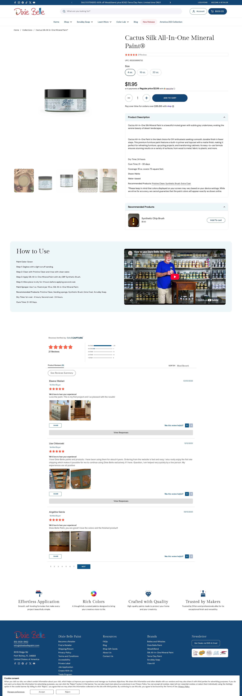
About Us (107, 652)
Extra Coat (186, 183)
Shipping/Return (65, 649)
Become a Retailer (66, 641)
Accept (42, 692)
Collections (27, 30)
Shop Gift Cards (110, 649)
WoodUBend (153, 649)
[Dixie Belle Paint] (29, 11)
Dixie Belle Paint (154, 645)
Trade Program (65, 674)
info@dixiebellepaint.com (26, 645)
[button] (217, 11)
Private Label (64, 663)
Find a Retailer (65, 645)
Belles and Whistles (156, 641)
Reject (67, 692)
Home (16, 30)
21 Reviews (142, 55)
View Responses (121, 432)
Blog (105, 645)
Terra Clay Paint (154, 656)
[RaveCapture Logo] (74, 338)
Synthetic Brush (172, 183)
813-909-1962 (21, 641)
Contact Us (108, 656)
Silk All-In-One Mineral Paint (160, 652)
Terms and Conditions (68, 656)
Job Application (65, 667)
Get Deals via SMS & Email (205, 643)
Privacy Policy (184, 686)
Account (200, 11)
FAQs (105, 641)
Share (55, 425)
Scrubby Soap (153, 659)
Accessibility (64, 659)
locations (203, 2)
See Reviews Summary (62, 373)
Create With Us (65, 670)
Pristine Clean (158, 183)
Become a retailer (219, 2)
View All (151, 663)
